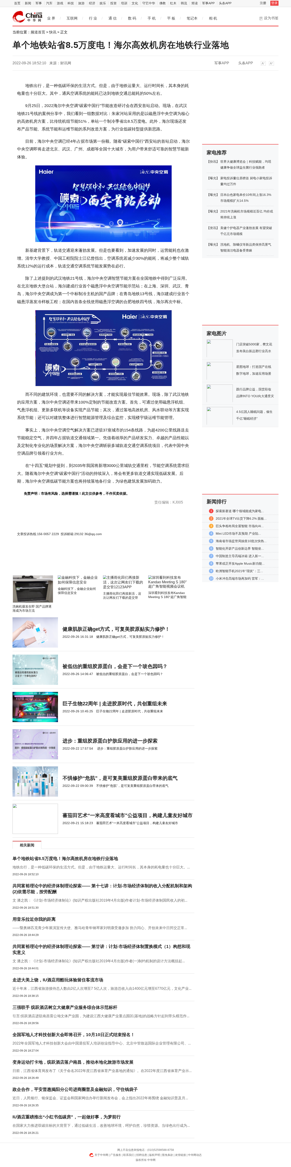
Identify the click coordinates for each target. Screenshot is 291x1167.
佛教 (162, 3)
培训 (124, 3)
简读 (194, 3)
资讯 (213, 228)
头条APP (225, 3)
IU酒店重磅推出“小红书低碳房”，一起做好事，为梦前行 (67, 1117)
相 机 (213, 18)
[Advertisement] (90, 563)
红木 (173, 3)
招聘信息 (141, 1155)
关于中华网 (101, 1155)
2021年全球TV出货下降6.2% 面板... (241, 518)
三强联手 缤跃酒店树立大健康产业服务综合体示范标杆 (65, 1007)
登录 (274, 3)
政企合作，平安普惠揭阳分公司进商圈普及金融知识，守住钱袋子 (75, 1089)
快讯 (52, 32)
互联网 (72, 18)
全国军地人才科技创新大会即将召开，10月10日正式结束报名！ (74, 1034)
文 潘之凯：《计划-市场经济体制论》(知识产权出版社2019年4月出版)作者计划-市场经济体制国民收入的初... (100, 900)
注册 (263, 3)
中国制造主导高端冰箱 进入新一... (240, 556)
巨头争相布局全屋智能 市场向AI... (240, 526)
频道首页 (38, 32)
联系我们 (128, 1155)
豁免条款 (167, 1155)
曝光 (213, 178)
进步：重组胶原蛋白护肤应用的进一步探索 (110, 741)
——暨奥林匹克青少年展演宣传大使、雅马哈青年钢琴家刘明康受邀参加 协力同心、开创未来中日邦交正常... (100, 928)
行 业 (93, 18)
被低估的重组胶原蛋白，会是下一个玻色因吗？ (115, 666)
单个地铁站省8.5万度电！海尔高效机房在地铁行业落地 (65, 858)
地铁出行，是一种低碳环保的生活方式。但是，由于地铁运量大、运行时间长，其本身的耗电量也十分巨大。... (101, 867)
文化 (135, 3)
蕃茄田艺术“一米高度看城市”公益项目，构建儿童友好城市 (128, 815)
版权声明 (154, 1155)
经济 (92, 3)
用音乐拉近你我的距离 (34, 919)
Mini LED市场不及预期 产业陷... (238, 533)
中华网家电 (28, 17)
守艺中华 (148, 3)
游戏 (60, 3)
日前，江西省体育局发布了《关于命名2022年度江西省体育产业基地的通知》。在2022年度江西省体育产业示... (102, 1071)
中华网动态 (195, 1155)
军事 (38, 3)
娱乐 (103, 3)
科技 (71, 3)
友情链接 (180, 1155)
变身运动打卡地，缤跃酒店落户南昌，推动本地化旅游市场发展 (73, 1062)
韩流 (184, 3)
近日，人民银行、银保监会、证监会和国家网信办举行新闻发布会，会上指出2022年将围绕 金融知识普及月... (100, 1098)
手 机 (152, 18)
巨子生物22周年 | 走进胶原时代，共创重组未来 (115, 703)
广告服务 (115, 1155)
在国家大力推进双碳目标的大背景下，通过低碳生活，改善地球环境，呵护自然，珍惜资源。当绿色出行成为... (101, 1125)
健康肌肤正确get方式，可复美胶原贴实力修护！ (116, 629)
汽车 (49, 3)
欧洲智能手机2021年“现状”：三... (239, 571)
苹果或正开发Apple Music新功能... (240, 563)
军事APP (208, 3)
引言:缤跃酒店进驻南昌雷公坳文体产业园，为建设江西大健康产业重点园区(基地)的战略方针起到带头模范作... (101, 1016)
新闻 (28, 3)
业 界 (51, 18)
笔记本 (192, 18)
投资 (113, 3)
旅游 (81, 3)
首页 (17, 3)
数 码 (132, 18)
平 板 (171, 18)
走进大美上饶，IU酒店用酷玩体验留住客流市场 (58, 979)
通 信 (112, 18)
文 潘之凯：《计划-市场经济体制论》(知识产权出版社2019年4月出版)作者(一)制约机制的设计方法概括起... (99, 961)
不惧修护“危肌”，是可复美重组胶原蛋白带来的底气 (120, 778)
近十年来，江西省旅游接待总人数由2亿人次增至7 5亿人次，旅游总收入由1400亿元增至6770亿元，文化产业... (102, 988)
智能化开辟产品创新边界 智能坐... (240, 548)
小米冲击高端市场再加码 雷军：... (240, 578)
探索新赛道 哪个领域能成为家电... (240, 511)
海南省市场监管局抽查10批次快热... (241, 541)
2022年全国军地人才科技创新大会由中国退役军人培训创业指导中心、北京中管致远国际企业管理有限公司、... (102, 1043)
